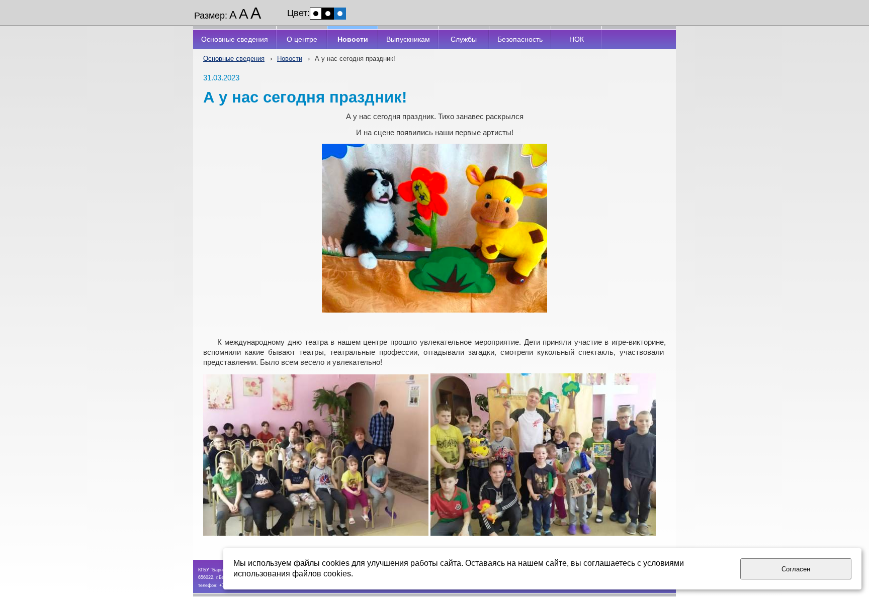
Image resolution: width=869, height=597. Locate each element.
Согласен (795, 569)
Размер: (210, 16)
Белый (316, 14)
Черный (328, 14)
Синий (340, 14)
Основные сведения (234, 58)
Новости (289, 58)
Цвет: (298, 13)
